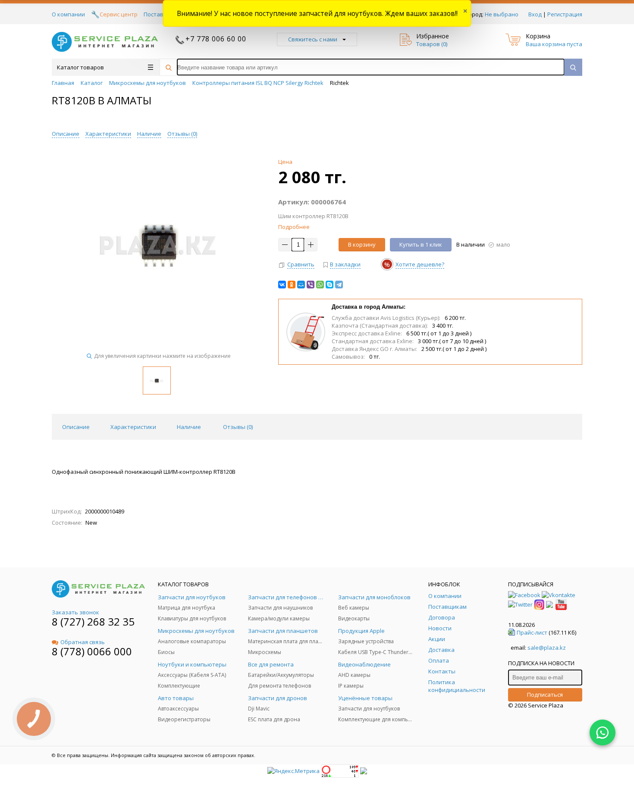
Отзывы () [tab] (238, 427)
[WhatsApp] (320, 284)
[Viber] (310, 284)
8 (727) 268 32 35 (93, 621)
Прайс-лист (532, 632)
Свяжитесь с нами (312, 39)
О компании (68, 14)
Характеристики (108, 134)
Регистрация (564, 14)
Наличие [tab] (189, 427)
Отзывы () (182, 134)
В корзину (362, 244)
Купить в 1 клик (420, 244)
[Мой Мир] (301, 284)
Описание (65, 134)
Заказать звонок (75, 612)
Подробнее (294, 227)
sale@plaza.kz (546, 647)
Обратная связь (82, 642)
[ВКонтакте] (282, 284)
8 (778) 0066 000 (92, 651)
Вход (535, 14)
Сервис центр (119, 14)
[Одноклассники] (291, 284)
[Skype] (329, 284)
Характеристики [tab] (133, 427)
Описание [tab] (76, 427)
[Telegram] (339, 284)
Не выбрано (501, 14)
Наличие (149, 134)
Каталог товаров (80, 67)
